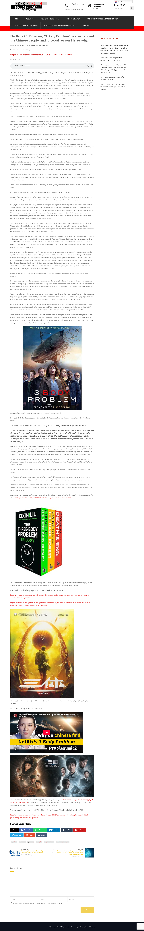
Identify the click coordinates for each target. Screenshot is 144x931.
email (43, 835)
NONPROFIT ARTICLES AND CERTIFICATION (102, 19)
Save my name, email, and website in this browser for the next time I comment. (38, 903)
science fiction (50, 842)
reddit (31, 835)
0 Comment (32, 45)
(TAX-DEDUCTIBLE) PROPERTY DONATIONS (59, 25)
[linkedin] (117, 5)
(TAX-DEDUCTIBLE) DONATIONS (25, 25)
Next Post (69, 851)
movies (32, 842)
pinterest (81, 830)
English (120, 1)
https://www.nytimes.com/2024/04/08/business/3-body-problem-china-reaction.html (43, 498)
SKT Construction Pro (66, 927)
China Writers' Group (43, 45)
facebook (27, 830)
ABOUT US (30, 19)
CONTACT (86, 25)
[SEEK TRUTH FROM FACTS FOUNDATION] (28, 1)
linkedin (55, 830)
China (15, 842)
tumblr (68, 830)
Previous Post (33, 851)
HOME (16, 19)
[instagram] (120, 5)
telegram (18, 835)
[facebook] (114, 5)
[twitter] (124, 5)
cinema (23, 842)
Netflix (40, 842)
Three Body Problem (63, 842)
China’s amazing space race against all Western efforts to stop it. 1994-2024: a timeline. (113, 86)
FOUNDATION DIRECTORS (50, 19)
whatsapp (41, 830)
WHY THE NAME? (73, 19)
